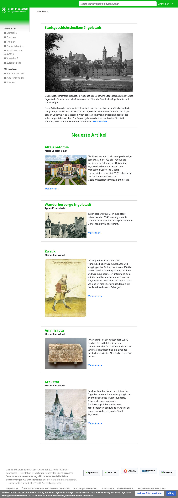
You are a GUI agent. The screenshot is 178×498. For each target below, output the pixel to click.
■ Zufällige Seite (12, 62)
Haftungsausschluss (85, 488)
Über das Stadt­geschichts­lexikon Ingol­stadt (46, 488)
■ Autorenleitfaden (14, 77)
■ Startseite (10, 32)
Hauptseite (42, 11)
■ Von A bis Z (11, 58)
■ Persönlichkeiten (14, 46)
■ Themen (9, 41)
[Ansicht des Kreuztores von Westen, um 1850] (65, 414)
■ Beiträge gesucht (14, 73)
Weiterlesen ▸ (100, 121)
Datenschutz (107, 488)
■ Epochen (10, 37)
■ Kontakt (9, 82)
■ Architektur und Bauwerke (13, 52)
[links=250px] (89, 62)
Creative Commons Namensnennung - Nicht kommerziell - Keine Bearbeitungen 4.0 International (39, 476)
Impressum (12, 488)
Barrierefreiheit (125, 488)
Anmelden (163, 3)
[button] (149, 493)
